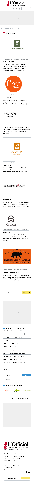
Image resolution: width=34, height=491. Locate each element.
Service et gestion (9, 366)
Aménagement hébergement (12, 334)
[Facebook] (26, 472)
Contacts (15, 460)
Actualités (7, 454)
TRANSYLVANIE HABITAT (11, 272)
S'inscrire (26, 292)
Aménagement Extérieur (11, 331)
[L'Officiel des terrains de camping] (17, 3)
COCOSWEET (7, 97)
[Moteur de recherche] (29, 8)
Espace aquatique (9, 343)
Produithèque (8, 467)
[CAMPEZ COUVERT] (27, 390)
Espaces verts (7, 350)
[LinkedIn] (28, 472)
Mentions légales (18, 454)
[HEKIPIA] (10, 114)
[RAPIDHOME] (14, 186)
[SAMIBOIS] (11, 220)
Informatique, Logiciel (10, 359)
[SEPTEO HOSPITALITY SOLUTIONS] (7, 390)
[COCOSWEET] (14, 84)
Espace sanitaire (8, 346)
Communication (8, 340)
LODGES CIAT (7, 165)
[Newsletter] (20, 8)
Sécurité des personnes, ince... (13, 362)
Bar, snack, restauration (11, 337)
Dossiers (6, 456)
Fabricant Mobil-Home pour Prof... (14, 356)
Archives (6, 470)
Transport (6, 369)
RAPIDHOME (7, 200)
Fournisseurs (10, 27)
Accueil (3, 27)
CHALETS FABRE (9, 62)
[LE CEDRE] (17, 390)
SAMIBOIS (6, 232)
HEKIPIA (5, 125)
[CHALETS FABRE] (17, 46)
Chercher (27, 375)
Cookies (15, 463)
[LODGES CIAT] (17, 149)
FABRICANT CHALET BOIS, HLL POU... (14, 353)
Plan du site (16, 465)
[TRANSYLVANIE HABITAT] (17, 257)
